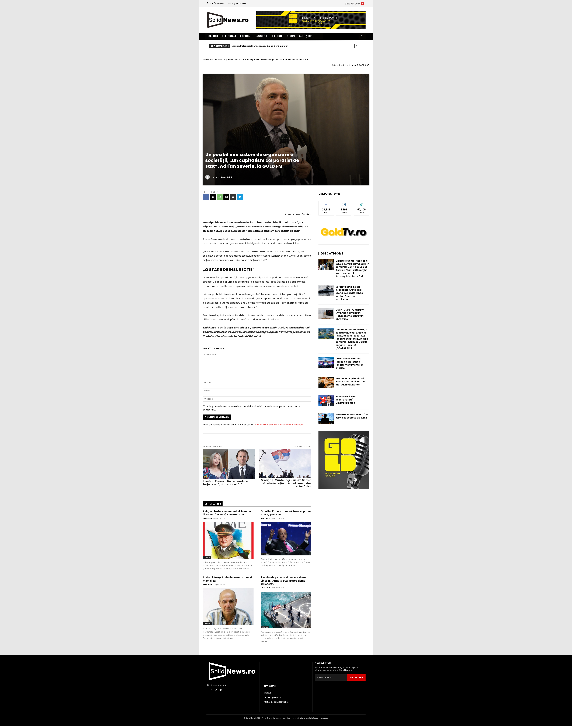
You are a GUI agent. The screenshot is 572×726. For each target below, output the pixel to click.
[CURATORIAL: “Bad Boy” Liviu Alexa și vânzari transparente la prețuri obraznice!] (326, 313)
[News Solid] (208, 177)
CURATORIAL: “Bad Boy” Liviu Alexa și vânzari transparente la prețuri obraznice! (349, 314)
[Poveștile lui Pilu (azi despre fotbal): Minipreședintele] (326, 400)
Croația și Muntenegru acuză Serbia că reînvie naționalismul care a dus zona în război (286, 483)
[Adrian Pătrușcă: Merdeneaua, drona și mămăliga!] (228, 606)
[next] (361, 46)
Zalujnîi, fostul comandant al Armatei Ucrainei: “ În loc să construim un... (227, 512)
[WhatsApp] (220, 197)
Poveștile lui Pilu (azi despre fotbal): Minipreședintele (347, 400)
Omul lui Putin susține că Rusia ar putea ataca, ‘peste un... (286, 512)
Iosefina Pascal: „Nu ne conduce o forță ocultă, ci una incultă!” (226, 482)
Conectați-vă (344, 203)
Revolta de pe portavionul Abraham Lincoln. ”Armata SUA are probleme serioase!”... (283, 581)
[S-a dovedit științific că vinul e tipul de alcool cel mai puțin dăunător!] (326, 382)
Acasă (206, 59)
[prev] (356, 46)
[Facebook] (206, 197)
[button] (362, 36)
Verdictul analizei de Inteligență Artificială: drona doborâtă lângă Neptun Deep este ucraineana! (349, 293)
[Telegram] (240, 197)
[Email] (226, 197)
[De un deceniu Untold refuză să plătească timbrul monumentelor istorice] (326, 362)
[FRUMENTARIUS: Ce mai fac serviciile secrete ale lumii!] (326, 418)
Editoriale (265, 554)
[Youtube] (220, 690)
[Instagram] (211, 690)
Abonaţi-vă (356, 677)
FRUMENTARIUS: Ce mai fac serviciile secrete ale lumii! (351, 416)
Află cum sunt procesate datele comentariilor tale (279, 424)
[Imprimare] (233, 197)
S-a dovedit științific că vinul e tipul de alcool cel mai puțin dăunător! (350, 382)
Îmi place (326, 203)
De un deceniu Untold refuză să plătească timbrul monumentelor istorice (349, 363)
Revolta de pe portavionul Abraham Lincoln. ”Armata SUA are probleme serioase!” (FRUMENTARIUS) (288, 45)
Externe (207, 557)
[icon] (363, 4)
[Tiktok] (216, 690)
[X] (213, 197)
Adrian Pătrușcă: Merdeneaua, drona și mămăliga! (227, 579)
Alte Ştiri (216, 59)
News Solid (226, 177)
